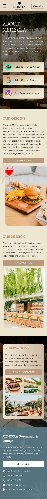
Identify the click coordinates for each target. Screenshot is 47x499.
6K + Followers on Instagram (27, 93)
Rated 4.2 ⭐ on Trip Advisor (27, 67)
